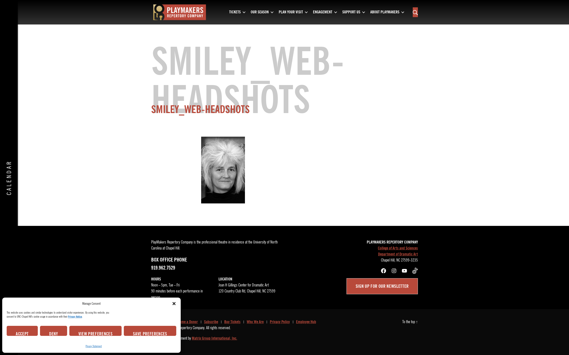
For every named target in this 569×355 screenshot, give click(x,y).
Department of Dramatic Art (398, 254)
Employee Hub (306, 322)
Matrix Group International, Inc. (214, 338)
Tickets (235, 12)
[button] (174, 303)
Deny (53, 333)
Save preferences (150, 333)
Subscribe (211, 322)
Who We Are (255, 322)
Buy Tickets (232, 322)
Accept (22, 333)
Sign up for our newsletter (382, 286)
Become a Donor (186, 322)
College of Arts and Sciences (398, 248)
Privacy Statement (94, 346)
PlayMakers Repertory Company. (184, 327)
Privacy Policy (280, 322)
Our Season (260, 12)
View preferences (95, 333)
